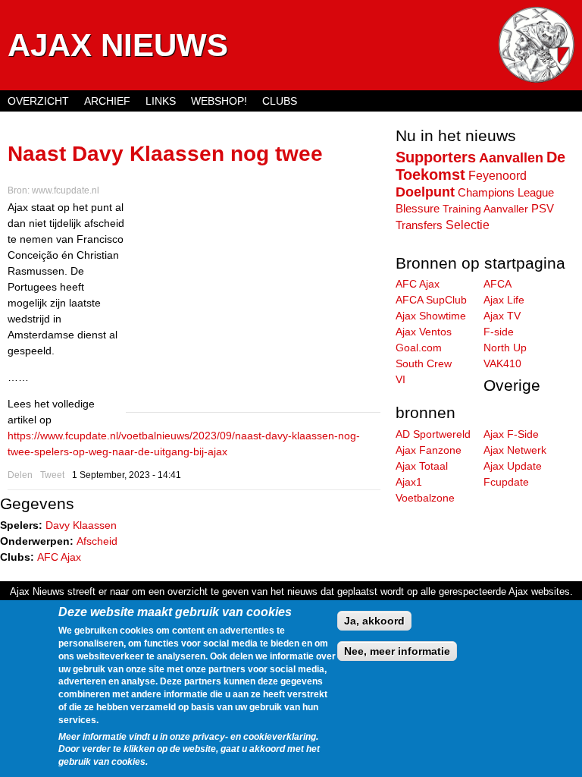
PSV (542, 209)
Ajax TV (502, 316)
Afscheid (97, 541)
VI (400, 379)
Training (462, 209)
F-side (498, 332)
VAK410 (502, 363)
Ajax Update (512, 466)
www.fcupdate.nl (65, 190)
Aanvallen (511, 157)
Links (161, 101)
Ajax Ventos (424, 332)
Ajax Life (503, 300)
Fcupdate (506, 482)
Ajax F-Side (511, 434)
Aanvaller (505, 209)
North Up (505, 347)
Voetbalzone (425, 498)
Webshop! (219, 101)
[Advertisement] (253, 306)
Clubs (279, 101)
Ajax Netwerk (514, 450)
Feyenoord (497, 175)
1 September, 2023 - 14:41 (126, 475)
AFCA (497, 284)
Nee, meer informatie (397, 651)
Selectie (468, 224)
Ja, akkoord (374, 621)
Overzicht (38, 101)
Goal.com (419, 347)
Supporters (436, 157)
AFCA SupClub (431, 300)
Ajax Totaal (422, 466)
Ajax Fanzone (429, 450)
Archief (107, 101)
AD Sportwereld (433, 434)
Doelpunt (425, 192)
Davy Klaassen (81, 525)
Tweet (52, 475)
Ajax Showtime (431, 316)
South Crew (424, 363)
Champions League (506, 192)
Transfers (419, 225)
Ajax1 (409, 482)
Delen (20, 475)
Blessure (418, 209)
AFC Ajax (59, 557)
